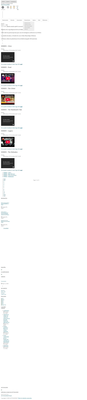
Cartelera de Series (28, 24)
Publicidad (5, 346)
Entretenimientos (27, 20)
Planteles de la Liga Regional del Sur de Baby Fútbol (14, 29)
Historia (7, 1)
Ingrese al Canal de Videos (5, 394)
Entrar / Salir (3, 291)
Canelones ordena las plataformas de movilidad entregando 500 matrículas (19, 38)
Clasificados (6, 310)
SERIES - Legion (7, 131)
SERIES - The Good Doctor (9, 175)
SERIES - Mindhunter (8, 176)
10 (4, 192)
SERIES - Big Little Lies (9, 174)
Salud (39, 20)
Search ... (3, 23)
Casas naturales (3, 281)
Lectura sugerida (27, 27)
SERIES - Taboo (7, 172)
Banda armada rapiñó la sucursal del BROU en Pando (20, 26)
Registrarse (3, 290)
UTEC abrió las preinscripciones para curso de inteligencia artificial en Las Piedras (21, 32)
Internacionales (19, 20)
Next (4, 194)
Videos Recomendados (28, 26)
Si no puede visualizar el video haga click (11, 64)
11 (4, 193)
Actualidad (5, 228)
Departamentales (5, 20)
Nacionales (12, 20)
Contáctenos (13, 1)
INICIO (3, 1)
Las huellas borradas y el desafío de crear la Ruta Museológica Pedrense (18, 35)
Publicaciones (44, 20)
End (4, 196)
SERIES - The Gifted (8, 88)
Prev (4, 180)
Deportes (34, 20)
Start (4, 179)
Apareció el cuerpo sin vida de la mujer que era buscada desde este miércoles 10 (6, 318)
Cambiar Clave (3, 294)
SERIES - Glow (6, 46)
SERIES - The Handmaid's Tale (11, 110)
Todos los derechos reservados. (25, 398)
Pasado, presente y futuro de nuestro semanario (5, 329)
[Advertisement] (5, 248)
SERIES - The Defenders (9, 152)
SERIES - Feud (6, 67)
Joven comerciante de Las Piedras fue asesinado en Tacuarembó (6, 339)
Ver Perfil (2, 293)
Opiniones (26, 29)
